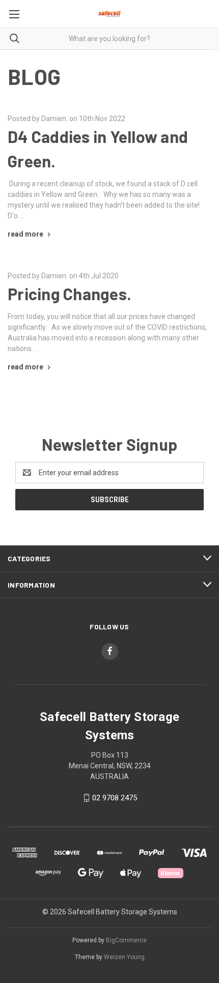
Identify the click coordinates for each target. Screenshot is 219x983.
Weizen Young (124, 957)
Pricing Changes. (69, 293)
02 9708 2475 (114, 797)
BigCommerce (126, 940)
